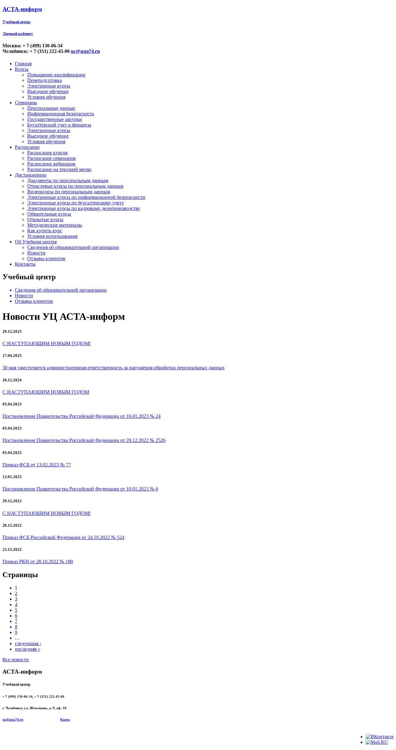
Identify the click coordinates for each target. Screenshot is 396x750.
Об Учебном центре (36, 241)
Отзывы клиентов (46, 258)
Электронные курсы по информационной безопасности (86, 197)
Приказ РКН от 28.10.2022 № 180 (37, 561)
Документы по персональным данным (67, 180)
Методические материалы (54, 225)
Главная (23, 63)
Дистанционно (30, 175)
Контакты (25, 264)
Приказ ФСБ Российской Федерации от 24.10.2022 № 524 (63, 537)
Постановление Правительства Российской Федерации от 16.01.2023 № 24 (81, 416)
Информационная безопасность (60, 113)
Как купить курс (44, 230)
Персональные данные (51, 108)
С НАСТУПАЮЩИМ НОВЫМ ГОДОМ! (46, 343)
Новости (36, 252)
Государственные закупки (54, 119)
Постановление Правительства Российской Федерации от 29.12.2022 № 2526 (84, 440)
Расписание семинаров (51, 158)
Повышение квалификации (56, 74)
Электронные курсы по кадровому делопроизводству (83, 208)
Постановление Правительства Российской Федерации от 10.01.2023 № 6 (80, 488)
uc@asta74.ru (85, 51)
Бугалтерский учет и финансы (59, 124)
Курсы (21, 69)
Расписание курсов (47, 152)
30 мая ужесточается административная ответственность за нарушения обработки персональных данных (113, 367)
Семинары (26, 102)
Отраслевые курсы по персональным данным (75, 186)
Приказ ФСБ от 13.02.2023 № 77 (36, 464)
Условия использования (52, 236)
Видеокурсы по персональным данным (68, 191)
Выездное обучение (48, 91)
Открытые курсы (45, 219)
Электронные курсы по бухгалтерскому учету (75, 202)
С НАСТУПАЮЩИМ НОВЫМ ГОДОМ (45, 392)
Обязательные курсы (49, 213)
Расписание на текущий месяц (59, 169)
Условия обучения (46, 97)
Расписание (27, 147)
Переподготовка (44, 80)
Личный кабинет (17, 33)
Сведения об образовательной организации (73, 247)
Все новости (15, 659)
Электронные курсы (48, 85)
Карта (65, 719)
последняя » (27, 649)
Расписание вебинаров (51, 163)
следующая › (28, 643)
